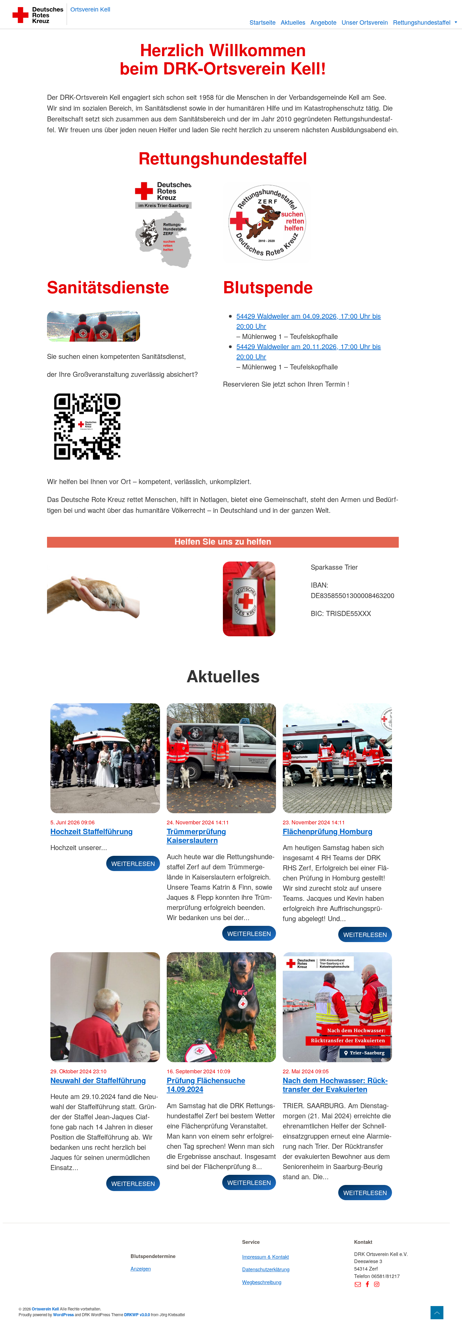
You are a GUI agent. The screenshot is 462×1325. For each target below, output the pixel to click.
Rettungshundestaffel (422, 22)
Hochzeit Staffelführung (91, 831)
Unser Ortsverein (365, 22)
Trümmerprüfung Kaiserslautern (196, 836)
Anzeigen (141, 1268)
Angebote (323, 22)
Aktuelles (293, 22)
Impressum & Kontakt (265, 1256)
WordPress (63, 1315)
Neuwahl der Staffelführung (98, 1080)
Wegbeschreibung (261, 1281)
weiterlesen (133, 863)
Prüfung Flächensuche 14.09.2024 (206, 1085)
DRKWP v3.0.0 (137, 1315)
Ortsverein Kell (90, 9)
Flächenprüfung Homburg (327, 831)
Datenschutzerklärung (266, 1269)
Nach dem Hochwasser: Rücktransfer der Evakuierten (335, 1085)
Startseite (263, 22)
